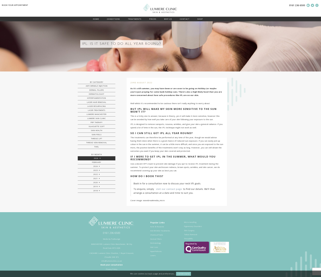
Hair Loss (154, 247)
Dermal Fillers (96, 90)
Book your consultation (112, 265)
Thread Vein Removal (96, 142)
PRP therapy (96, 122)
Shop (200, 19)
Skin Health (96, 130)
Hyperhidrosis (156, 251)
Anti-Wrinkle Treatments (160, 231)
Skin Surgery (189, 230)
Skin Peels (97, 134)
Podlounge (115, 239)
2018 (95, 190)
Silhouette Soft (97, 126)
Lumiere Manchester (96, 114)
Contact (185, 19)
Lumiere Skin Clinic (96, 118)
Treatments (134, 19)
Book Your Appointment (15, 5)
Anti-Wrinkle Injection (96, 86)
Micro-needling (190, 222)
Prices (152, 19)
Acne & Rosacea (157, 226)
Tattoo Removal (190, 234)
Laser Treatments (96, 110)
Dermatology (155, 243)
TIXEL (96, 147)
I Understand (183, 273)
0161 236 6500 (297, 5)
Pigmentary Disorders (193, 226)
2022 (95, 174)
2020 (95, 182)
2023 (95, 170)
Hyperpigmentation (96, 98)
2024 (95, 166)
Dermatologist (96, 94)
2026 (96, 158)
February (96, 162)
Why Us (168, 19)
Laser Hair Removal (96, 102)
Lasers (153, 255)
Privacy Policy (111, 269)
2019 (95, 186)
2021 (95, 178)
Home (96, 19)
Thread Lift (96, 138)
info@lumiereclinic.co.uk (111, 261)
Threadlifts (188, 239)
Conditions (113, 19)
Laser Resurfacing (96, 106)
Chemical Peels (156, 235)
